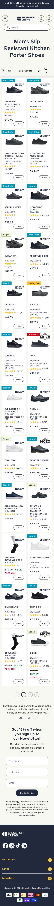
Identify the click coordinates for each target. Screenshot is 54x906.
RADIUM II (35, 409)
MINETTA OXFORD (39, 460)
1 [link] (23, 694)
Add (19, 124)
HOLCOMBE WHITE (39, 557)
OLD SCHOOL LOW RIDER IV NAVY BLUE (13, 507)
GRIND (33, 653)
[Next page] (36, 694)
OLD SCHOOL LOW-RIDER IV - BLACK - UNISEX (14, 154)
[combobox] (27, 27)
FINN (32, 355)
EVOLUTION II (11, 256)
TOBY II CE (35, 607)
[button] (5, 18)
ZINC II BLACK (11, 607)
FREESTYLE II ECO (39, 256)
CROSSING (10, 304)
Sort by (46, 71)
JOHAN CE (9, 355)
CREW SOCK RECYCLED (10, 654)
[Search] (8, 27)
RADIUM (34, 304)
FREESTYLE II (37, 101)
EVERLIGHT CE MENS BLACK (37, 154)
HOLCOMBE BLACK (36, 208)
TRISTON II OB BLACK (35, 507)
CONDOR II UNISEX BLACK (12, 103)
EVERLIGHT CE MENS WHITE (12, 410)
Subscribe (27, 792)
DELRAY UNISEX (12, 207)
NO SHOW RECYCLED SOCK (13, 558)
